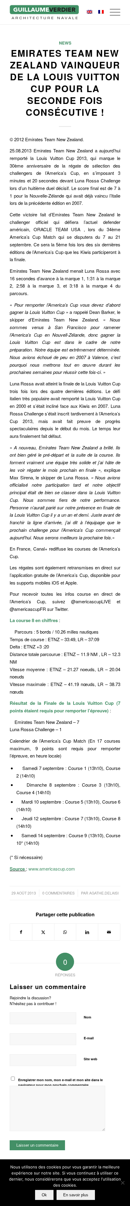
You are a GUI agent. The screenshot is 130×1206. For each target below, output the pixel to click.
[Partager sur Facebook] (21, 932)
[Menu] (112, 12)
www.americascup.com (51, 868)
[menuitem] (112, 12)
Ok (44, 1195)
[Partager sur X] (43, 932)
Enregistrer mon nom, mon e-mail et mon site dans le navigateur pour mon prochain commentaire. (60, 1082)
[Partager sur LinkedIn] (87, 932)
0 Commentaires (58, 892)
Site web (90, 1059)
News (65, 43)
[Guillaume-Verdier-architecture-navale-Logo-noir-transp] (54, 12)
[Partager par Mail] (109, 932)
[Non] (122, 1183)
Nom (87, 1017)
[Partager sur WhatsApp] (65, 932)
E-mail (89, 1038)
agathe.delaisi (104, 892)
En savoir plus (75, 1195)
